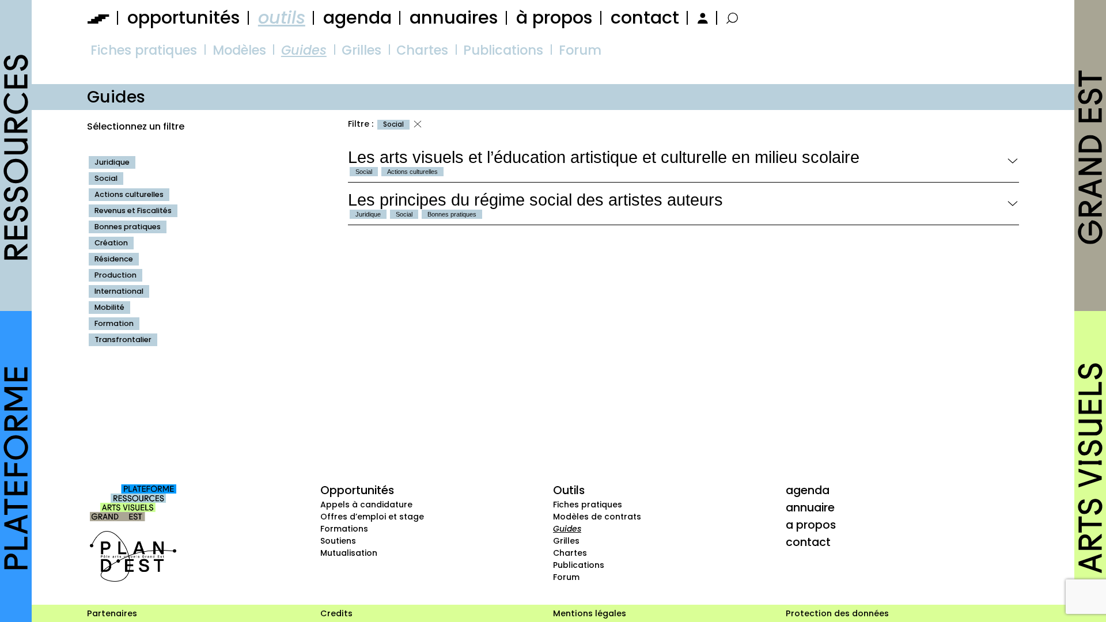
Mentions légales (589, 613)
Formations (344, 528)
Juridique (112, 162)
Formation (114, 323)
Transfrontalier (122, 339)
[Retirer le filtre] (418, 124)
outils (281, 17)
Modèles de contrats (597, 516)
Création (111, 243)
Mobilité (109, 307)
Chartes (422, 50)
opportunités (183, 17)
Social (106, 178)
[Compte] (701, 17)
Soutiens (338, 541)
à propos (554, 17)
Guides (304, 50)
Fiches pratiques (143, 50)
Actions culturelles (129, 194)
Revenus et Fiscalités (133, 210)
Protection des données (837, 613)
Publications (503, 50)
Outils (569, 490)
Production (115, 275)
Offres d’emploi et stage (372, 516)
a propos (811, 525)
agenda (357, 17)
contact (645, 17)
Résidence (113, 259)
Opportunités (357, 490)
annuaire (810, 507)
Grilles (361, 50)
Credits (336, 613)
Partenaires (112, 613)
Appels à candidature (366, 504)
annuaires (454, 17)
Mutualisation (348, 553)
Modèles (239, 50)
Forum (580, 50)
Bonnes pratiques (127, 227)
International (118, 291)
